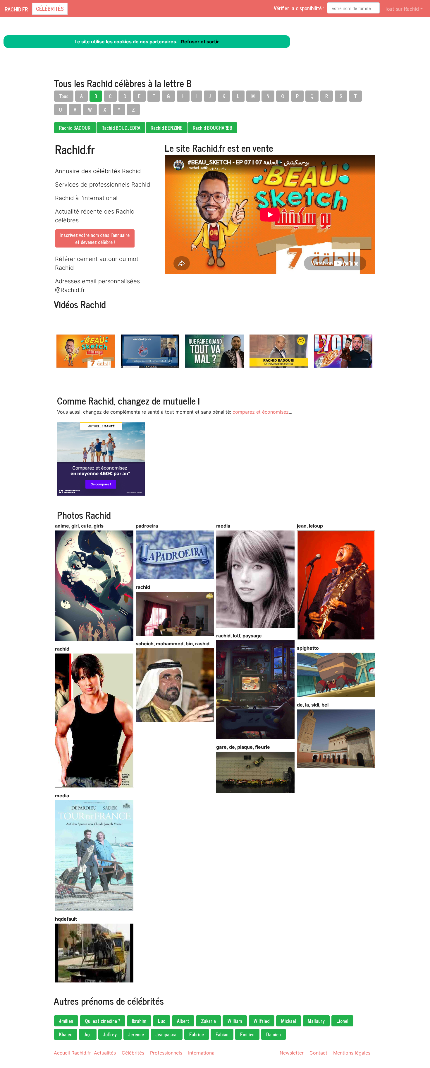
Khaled (65, 1034)
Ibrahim (139, 1021)
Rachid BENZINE (167, 128)
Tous (63, 96)
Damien (273, 1034)
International (202, 1053)
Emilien (247, 1034)
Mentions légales (351, 1053)
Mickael (288, 1021)
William (235, 1021)
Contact (318, 1053)
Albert (183, 1021)
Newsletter (292, 1053)
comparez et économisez (261, 412)
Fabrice (196, 1034)
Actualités (105, 1053)
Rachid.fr (16, 9)
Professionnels (166, 1053)
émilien (66, 1021)
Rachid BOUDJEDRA (121, 128)
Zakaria (208, 1021)
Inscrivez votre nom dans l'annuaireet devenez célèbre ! (95, 238)
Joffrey (110, 1034)
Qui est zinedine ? (102, 1021)
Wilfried (261, 1021)
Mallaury (316, 1021)
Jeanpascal (167, 1034)
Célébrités (50, 8)
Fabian (222, 1034)
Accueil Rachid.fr (72, 1053)
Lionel (342, 1021)
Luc (161, 1021)
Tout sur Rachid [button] (401, 8)
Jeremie (136, 1034)
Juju (88, 1034)
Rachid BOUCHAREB (212, 128)
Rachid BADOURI (75, 128)
